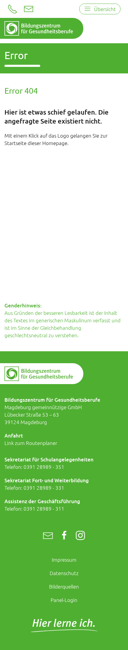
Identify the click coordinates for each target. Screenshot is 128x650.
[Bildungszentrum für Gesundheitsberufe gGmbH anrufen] (12, 9)
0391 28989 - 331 (44, 487)
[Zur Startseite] (38, 28)
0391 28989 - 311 (44, 508)
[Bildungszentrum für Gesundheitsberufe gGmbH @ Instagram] (80, 535)
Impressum (64, 559)
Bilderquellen (64, 586)
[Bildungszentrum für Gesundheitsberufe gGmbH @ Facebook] (64, 535)
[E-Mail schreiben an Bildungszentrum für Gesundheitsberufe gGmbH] (29, 9)
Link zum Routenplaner (30, 443)
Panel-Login (64, 600)
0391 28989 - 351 (44, 466)
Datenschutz (64, 573)
